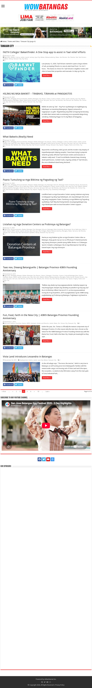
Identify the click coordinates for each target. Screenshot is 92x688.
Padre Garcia (27, 100)
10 (38, 391)
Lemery (32, 57)
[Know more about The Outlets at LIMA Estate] (46, 18)
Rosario (34, 100)
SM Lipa (5, 232)
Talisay (11, 59)
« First (4, 391)
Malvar (43, 57)
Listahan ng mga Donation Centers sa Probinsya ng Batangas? (37, 224)
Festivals (5, 277)
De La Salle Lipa (24, 186)
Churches (55, 275)
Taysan (61, 145)
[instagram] (52, 459)
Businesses (83, 185)
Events (58, 99)
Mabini (23, 143)
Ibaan (75, 142)
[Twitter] (44, 459)
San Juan (46, 100)
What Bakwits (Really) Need (18, 136)
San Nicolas (63, 57)
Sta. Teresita (71, 57)
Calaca (48, 99)
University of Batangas (59, 189)
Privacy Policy (59, 685)
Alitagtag (13, 99)
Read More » (47, 75)
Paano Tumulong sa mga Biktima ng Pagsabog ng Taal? (33, 179)
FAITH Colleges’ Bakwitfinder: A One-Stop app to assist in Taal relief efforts (44, 52)
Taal (77, 57)
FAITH (36, 186)
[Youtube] (48, 459)
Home (4, 41)
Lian (9, 143)
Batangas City (37, 99)
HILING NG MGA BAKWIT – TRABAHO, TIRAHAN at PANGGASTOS (37, 93)
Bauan (44, 99)
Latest (22, 57)
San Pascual (67, 100)
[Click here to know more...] (46, 32)
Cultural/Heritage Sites (71, 275)
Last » (47, 391)
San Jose (40, 100)
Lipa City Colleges (40, 231)
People (77, 277)
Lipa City (37, 57)
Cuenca (17, 57)
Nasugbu (16, 100)
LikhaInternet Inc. (50, 679)
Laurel (27, 57)
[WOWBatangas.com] (46, 7)
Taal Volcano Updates (15, 102)
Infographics (47, 186)
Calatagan (60, 142)
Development (24, 360)
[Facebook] (39, 459)
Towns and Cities (13, 41)
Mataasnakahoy (50, 57)
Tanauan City (17, 59)
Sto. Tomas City (23, 145)
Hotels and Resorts (43, 323)
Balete (13, 57)
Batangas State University (67, 185)
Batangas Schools (52, 185)
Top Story (25, 59)
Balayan (30, 142)
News (57, 57)
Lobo (18, 143)
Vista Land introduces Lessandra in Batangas (27, 356)
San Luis (52, 100)
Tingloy (66, 145)
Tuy (81, 145)
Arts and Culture (9, 323)
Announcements (22, 99)
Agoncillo (7, 57)
